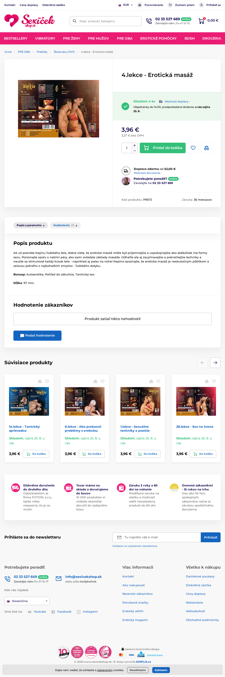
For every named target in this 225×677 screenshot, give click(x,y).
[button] (215, 362)
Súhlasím (161, 670)
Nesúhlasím (138, 670)
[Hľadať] (75, 21)
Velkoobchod (195, 611)
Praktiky (42, 51)
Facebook (64, 611)
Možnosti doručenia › (147, 173)
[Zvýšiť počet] (134, 145)
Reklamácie (194, 602)
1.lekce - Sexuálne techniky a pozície (135, 429)
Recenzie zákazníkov (137, 593)
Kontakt (9, 5)
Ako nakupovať (133, 585)
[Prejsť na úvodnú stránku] (29, 21)
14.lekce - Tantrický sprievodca (24, 429)
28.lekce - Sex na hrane (194, 427)
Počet (127, 148)
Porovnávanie (154, 5)
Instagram (90, 611)
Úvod (7, 51)
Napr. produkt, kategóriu (97, 21)
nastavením (104, 670)
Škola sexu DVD (64, 51)
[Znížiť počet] (134, 150)
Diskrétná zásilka (53, 5)
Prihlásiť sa (213, 5)
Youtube (40, 611)
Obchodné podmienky (202, 620)
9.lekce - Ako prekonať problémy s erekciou (83, 429)
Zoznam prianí (184, 5)
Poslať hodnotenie (39, 335)
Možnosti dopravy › (177, 101)
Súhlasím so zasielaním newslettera (134, 546)
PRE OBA (24, 51)
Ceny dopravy (29, 5)
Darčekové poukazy (200, 576)
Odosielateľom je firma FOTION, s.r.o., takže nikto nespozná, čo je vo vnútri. (37, 501)
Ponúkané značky (135, 602)
